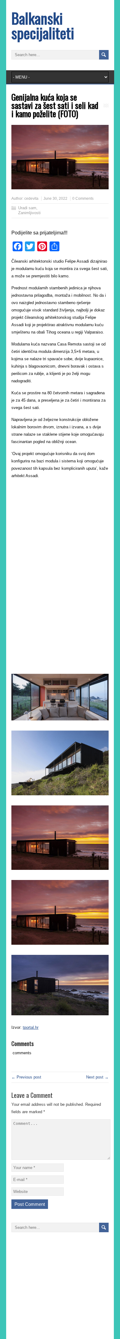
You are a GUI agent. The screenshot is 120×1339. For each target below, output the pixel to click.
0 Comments (83, 198)
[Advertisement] (63, 527)
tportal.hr (30, 1027)
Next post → (97, 1077)
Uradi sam (27, 208)
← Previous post (26, 1077)
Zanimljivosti (29, 212)
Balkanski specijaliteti (42, 25)
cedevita (31, 198)
